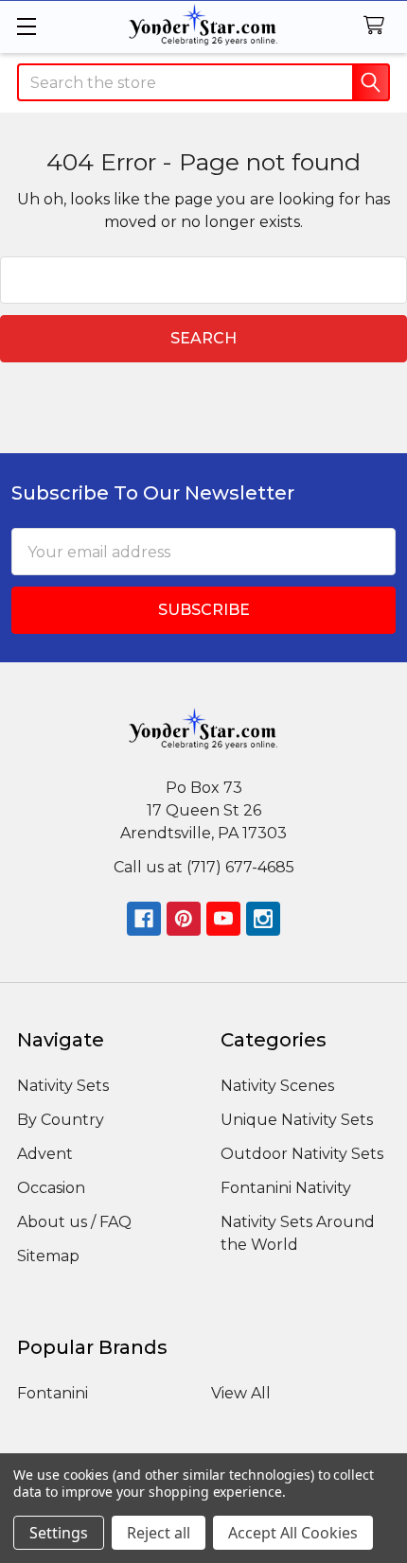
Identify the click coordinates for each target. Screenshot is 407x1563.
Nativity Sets (63, 1086)
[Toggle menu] (26, 26)
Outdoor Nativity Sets (302, 1154)
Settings (58, 1532)
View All (241, 1393)
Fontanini (52, 1393)
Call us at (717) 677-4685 (204, 867)
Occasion (51, 1188)
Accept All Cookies (293, 1532)
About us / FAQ (74, 1222)
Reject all (158, 1532)
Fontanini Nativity (286, 1188)
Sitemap (48, 1256)
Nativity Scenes (277, 1086)
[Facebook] (144, 919)
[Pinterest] (184, 919)
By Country (60, 1120)
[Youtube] (223, 919)
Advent (45, 1154)
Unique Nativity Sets (297, 1120)
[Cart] (378, 26)
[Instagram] (263, 919)
